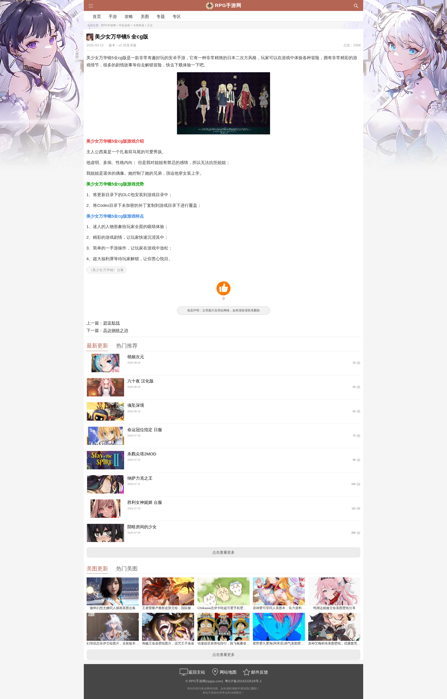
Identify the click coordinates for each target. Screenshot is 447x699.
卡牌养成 (138, 25)
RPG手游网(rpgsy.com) (206, 681)
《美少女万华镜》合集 (106, 270)
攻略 (129, 16)
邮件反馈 (259, 672)
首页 (97, 16)
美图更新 (97, 569)
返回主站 (196, 672)
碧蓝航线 (111, 323)
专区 (177, 16)
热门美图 (127, 569)
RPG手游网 (108, 25)
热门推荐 (127, 346)
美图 (145, 16)
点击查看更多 (223, 552)
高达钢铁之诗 (115, 330)
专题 (160, 16)
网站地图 (228, 672)
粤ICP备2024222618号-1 (243, 681)
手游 (112, 16)
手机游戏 (124, 25)
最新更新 (97, 346)
